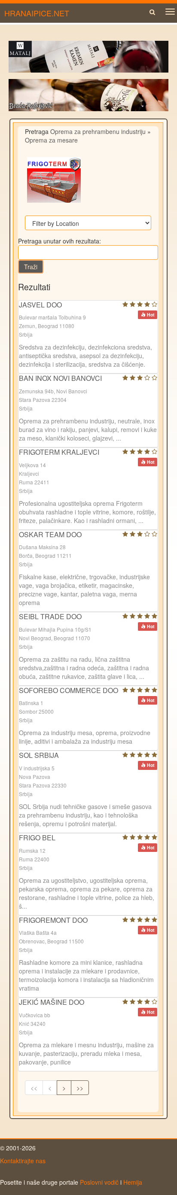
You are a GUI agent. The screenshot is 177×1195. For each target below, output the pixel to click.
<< (34, 1087)
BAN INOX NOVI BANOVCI (60, 378)
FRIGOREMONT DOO (53, 920)
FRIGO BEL (37, 837)
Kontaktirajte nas (23, 1160)
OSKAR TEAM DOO (50, 534)
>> (79, 1087)
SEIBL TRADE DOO (50, 616)
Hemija (132, 1182)
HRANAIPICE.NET (36, 12)
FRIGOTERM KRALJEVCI (59, 452)
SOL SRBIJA (39, 755)
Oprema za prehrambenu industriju (98, 131)
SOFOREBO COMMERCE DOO (68, 690)
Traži (30, 266)
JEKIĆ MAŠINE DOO (51, 1002)
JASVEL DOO (40, 305)
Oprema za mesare (51, 140)
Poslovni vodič (99, 1182)
